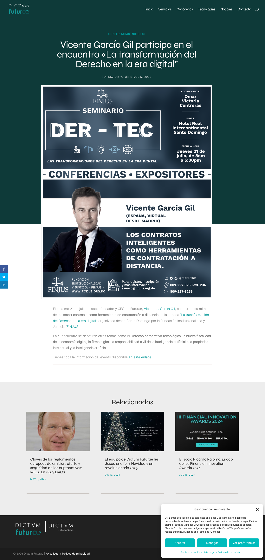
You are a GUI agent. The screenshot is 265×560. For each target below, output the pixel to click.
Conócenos (185, 9)
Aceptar (180, 543)
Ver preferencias (244, 543)
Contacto (244, 9)
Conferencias (119, 34)
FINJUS (72, 327)
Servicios (164, 9)
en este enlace (140, 357)
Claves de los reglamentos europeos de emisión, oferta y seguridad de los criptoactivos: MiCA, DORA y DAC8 (56, 466)
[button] (257, 509)
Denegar (212, 543)
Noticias (226, 9)
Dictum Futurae (120, 76)
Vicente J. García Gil (159, 309)
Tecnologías (206, 9)
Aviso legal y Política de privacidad (222, 552)
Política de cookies (191, 552)
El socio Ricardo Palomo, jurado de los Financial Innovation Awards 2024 (206, 463)
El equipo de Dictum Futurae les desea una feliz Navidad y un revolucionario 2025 (132, 463)
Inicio (149, 9)
